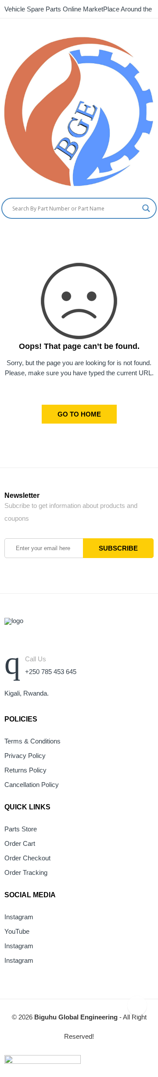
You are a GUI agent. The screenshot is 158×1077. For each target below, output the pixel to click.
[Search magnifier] (146, 208)
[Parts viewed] (137, 1005)
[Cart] (138, 236)
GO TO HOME (79, 414)
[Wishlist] (155, 236)
